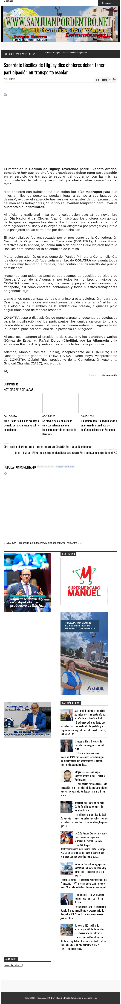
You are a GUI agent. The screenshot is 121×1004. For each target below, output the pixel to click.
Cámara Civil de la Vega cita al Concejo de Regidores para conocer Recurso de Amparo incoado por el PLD (66, 453)
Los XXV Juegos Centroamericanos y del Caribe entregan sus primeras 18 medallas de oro (91, 837)
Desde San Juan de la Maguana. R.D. (80, 998)
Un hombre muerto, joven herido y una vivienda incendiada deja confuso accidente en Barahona (99, 425)
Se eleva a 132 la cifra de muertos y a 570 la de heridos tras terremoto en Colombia (89, 929)
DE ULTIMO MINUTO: (19, 54)
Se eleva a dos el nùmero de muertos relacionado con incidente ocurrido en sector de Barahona (59, 427)
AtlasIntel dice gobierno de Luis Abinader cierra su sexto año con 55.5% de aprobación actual (90, 714)
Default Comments (45, 467)
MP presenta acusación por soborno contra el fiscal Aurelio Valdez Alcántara (90, 775)
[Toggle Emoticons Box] (5, 473)
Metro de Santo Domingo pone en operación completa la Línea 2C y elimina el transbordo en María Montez (91, 869)
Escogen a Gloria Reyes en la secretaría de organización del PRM (89, 745)
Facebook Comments (65, 467)
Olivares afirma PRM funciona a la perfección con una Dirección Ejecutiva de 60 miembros (47, 447)
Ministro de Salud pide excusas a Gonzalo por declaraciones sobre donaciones (21, 425)
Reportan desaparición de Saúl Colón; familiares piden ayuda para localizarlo (89, 806)
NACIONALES (12, 79)
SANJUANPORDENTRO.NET (50, 998)
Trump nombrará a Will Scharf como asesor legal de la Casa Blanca (89, 898)
